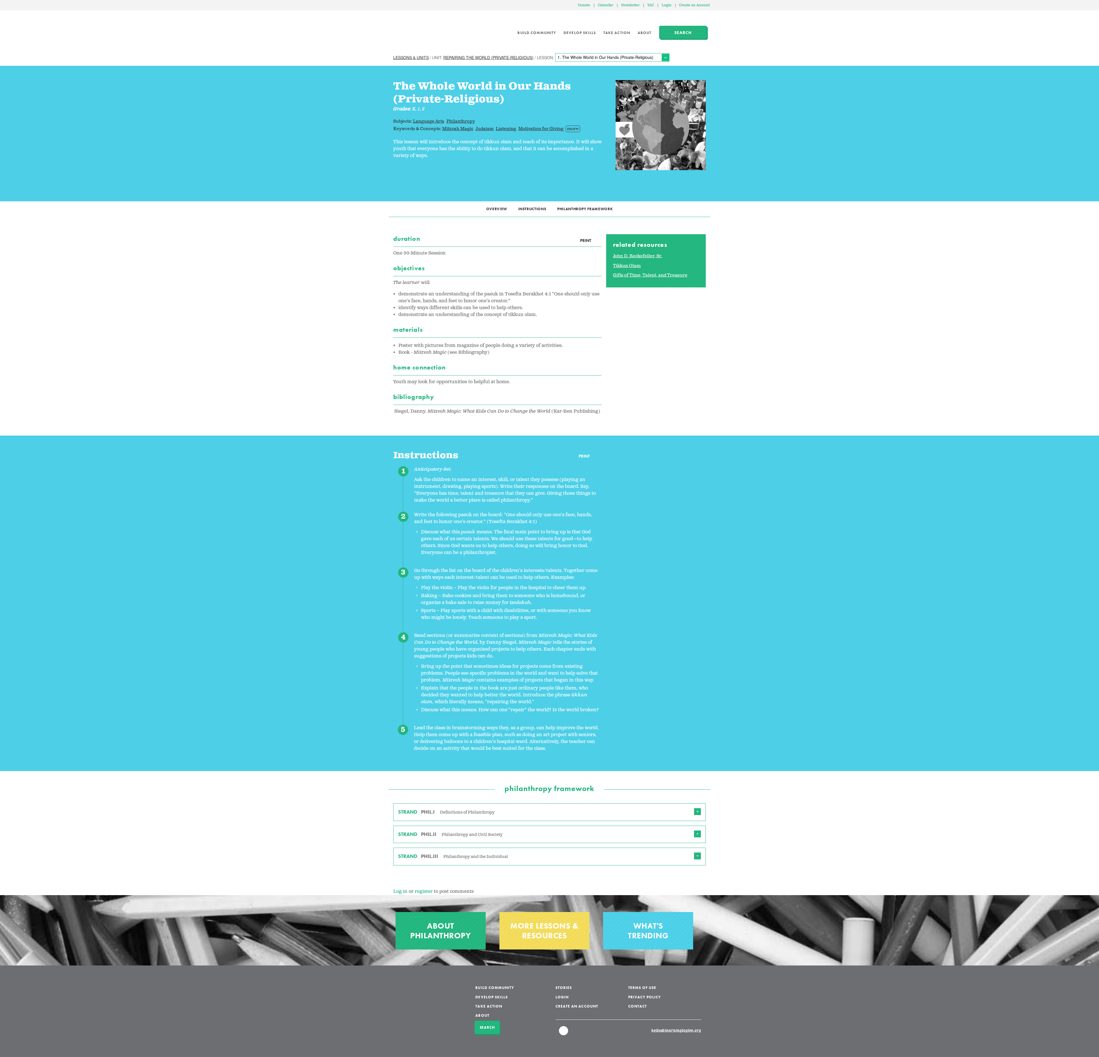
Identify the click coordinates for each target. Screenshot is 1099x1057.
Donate (584, 5)
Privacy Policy (644, 997)
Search (683, 32)
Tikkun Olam (627, 266)
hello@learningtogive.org (676, 1030)
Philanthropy (460, 121)
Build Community (536, 32)
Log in (400, 892)
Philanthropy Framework (585, 208)
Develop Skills (580, 32)
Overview (496, 208)
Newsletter (630, 5)
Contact (637, 1006)
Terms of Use (642, 987)
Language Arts (428, 121)
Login (666, 5)
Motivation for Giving (541, 129)
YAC (650, 5)
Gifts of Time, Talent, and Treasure (650, 275)
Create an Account (694, 5)
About (644, 32)
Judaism (485, 129)
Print (585, 240)
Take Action (616, 32)
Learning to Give (415, 28)
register (424, 892)
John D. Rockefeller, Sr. (637, 256)
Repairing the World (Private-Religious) (488, 57)
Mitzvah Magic (457, 129)
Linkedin (563, 1033)
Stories (564, 987)
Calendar (605, 5)
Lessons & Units (411, 57)
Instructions (532, 208)
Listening (506, 129)
